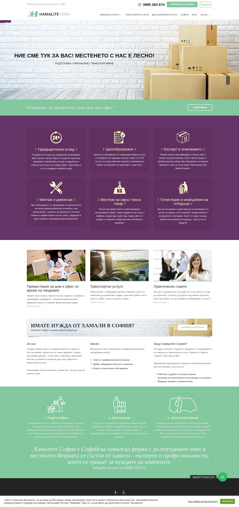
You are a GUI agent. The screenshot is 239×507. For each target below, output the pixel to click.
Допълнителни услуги (164, 15)
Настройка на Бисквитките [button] (203, 501)
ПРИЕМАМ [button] (227, 501)
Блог (194, 15)
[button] (222, 477)
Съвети (184, 15)
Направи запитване (192, 327)
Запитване (200, 107)
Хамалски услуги (110, 15)
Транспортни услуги (137, 15)
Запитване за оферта (182, 4)
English (205, 4)
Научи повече (33, 306)
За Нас (204, 15)
